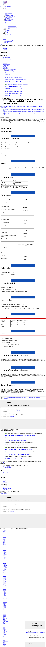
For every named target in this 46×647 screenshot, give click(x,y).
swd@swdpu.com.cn (7, 467)
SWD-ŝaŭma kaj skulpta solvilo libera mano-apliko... (18, 459)
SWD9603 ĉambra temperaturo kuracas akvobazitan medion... (20, 435)
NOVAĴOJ (5, 482)
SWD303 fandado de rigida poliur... (14, 81)
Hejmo (4, 10)
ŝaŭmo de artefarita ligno (12, 27)
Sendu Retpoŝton (3, 493)
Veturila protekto (8, 20)
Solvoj (6, 31)
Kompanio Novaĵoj (9, 40)
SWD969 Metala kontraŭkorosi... (13, 91)
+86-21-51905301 (6, 466)
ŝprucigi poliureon (8, 13)
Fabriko (6, 37)
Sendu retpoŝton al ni (4, 125)
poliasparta (7, 21)
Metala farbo (7, 22)
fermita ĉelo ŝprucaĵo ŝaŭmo (13, 24)
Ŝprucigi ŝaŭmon (8, 23)
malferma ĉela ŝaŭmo (12, 26)
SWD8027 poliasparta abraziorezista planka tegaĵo (13, 398)
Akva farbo (7, 28)
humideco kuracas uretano (10, 16)
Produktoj (5, 11)
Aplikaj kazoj (7, 30)
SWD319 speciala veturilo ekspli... (13, 95)
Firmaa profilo (8, 36)
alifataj (6, 14)
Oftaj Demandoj (8, 34)
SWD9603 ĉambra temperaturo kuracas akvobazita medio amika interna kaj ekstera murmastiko (22, 397)
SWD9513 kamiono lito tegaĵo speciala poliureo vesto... (18, 445)
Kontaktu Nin (5, 42)
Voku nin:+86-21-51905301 (5, 6)
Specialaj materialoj (9, 19)
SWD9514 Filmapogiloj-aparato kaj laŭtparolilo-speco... (19, 449)
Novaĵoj (6, 32)
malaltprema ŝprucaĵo (9, 15)
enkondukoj (7, 18)
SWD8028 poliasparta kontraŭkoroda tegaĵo (16, 440)
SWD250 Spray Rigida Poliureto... (13, 86)
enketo (4, 462)
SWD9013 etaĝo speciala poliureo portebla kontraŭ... (18, 454)
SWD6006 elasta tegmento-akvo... (13, 77)
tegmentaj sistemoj (8, 17)
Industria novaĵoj (8, 41)
